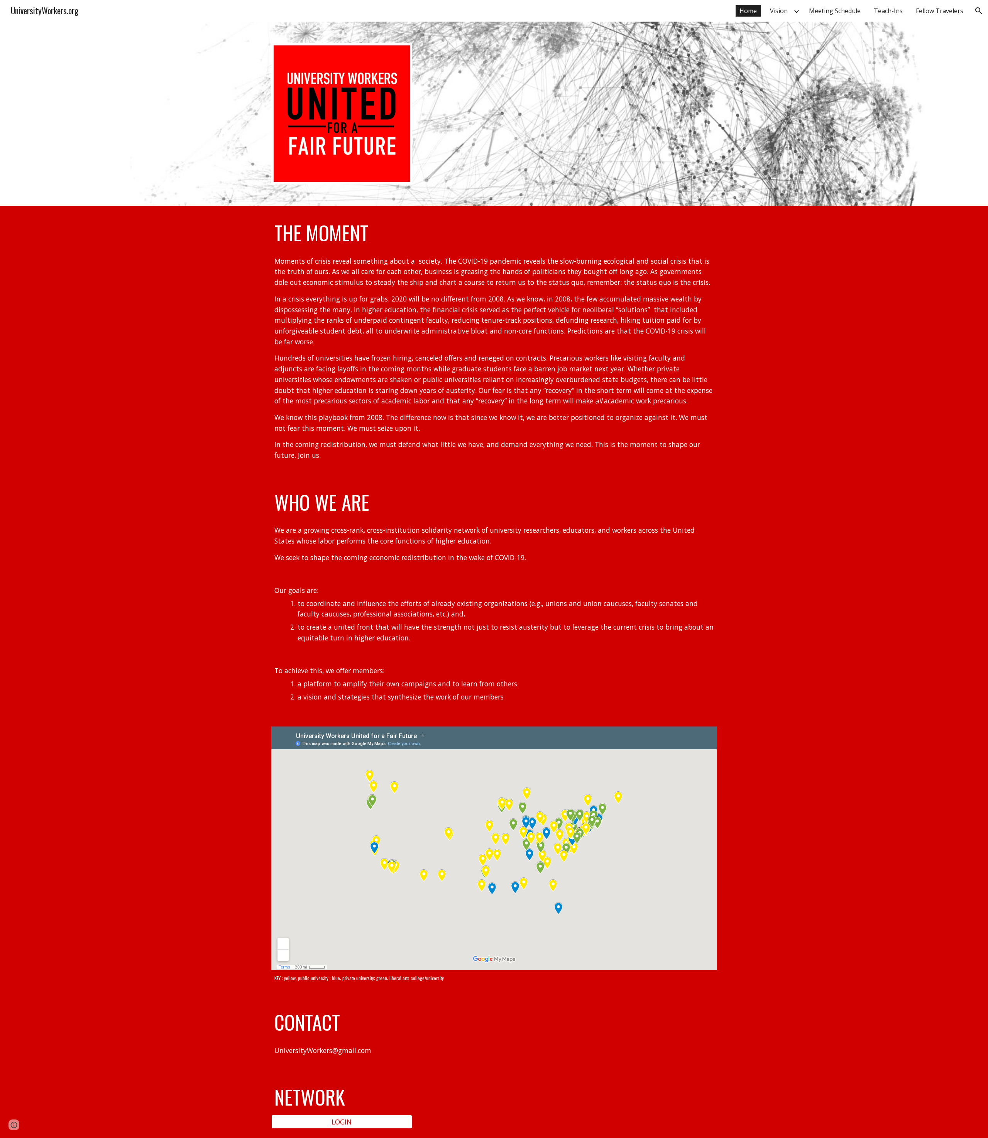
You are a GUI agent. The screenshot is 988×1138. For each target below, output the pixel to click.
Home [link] (748, 11)
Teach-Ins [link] (888, 11)
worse (303, 341)
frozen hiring (391, 357)
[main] (494, 232)
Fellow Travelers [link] (939, 11)
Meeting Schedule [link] (835, 11)
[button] (978, 11)
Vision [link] (779, 11)
